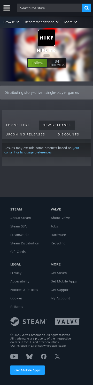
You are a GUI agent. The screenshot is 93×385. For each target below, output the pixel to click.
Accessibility (19, 281)
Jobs (54, 226)
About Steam (20, 218)
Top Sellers (18, 125)
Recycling (58, 243)
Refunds (16, 307)
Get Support (60, 290)
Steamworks (19, 235)
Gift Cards (18, 252)
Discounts (68, 134)
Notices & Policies (24, 290)
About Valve (60, 218)
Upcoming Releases (25, 134)
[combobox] (49, 8)
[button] (11, 22)
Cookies (16, 298)
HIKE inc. (47, 50)
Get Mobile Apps (27, 370)
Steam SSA (18, 226)
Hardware (58, 235)
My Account (60, 298)
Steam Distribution (24, 243)
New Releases (57, 125)
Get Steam (59, 273)
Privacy (15, 273)
